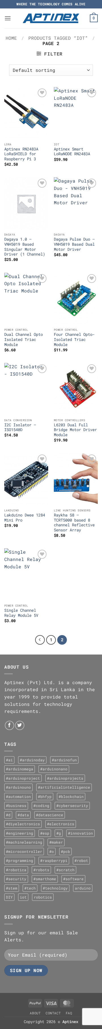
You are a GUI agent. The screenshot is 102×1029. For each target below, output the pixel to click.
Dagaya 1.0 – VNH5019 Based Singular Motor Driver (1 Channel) (24, 247)
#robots (41, 870)
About (35, 1013)
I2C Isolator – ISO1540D (20, 428)
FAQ (69, 1013)
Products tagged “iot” (58, 38)
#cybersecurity (72, 805)
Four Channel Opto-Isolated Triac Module (74, 339)
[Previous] (40, 640)
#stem (11, 888)
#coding (41, 805)
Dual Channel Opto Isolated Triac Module (23, 339)
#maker (56, 842)
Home (11, 38)
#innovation (80, 833)
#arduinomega (19, 769)
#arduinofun (64, 760)
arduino (83, 888)
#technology (55, 888)
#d (8, 815)
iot (23, 897)
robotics (43, 897)
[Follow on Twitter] (19, 725)
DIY (9, 897)
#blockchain (71, 796)
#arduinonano (53, 769)
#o (51, 851)
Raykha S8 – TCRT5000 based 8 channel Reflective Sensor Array (74, 523)
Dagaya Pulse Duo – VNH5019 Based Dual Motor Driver (74, 244)
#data (23, 815)
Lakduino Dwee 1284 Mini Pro (24, 518)
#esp (44, 833)
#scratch (65, 870)
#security (16, 879)
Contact (53, 1013)
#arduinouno (18, 787)
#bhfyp (45, 796)
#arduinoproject (23, 778)
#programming (19, 860)
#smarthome (44, 879)
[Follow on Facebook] (9, 725)
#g (58, 833)
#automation (18, 796)
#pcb (65, 851)
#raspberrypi (53, 860)
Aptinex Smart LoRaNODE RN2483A (72, 152)
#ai (9, 760)
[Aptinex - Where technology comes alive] (51, 18)
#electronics (60, 824)
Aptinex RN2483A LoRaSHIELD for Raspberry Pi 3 (21, 154)
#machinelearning (24, 842)
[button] (7, 18)
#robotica (16, 870)
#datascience (49, 815)
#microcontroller (24, 851)
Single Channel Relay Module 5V (21, 613)
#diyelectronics (23, 824)
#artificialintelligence (64, 787)
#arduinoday (32, 760)
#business (16, 805)
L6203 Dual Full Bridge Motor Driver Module (75, 430)
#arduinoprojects (65, 778)
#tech (30, 888)
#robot (81, 860)
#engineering (19, 833)
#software (73, 879)
